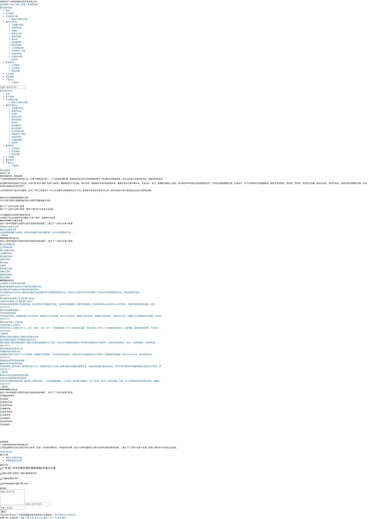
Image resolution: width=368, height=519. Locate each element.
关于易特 (10, 13)
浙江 (36, 517)
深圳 (59, 517)
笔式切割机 (17, 44)
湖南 (45, 517)
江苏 (32, 517)
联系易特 (10, 76)
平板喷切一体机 (19, 50)
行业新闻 (16, 67)
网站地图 (4, 4)
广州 (55, 517)
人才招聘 (10, 73)
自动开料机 (17, 53)
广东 (50, 517)
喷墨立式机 (17, 33)
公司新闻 (16, 65)
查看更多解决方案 (14, 460)
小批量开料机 (18, 24)
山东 (41, 517)
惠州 (64, 517)
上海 (27, 517)
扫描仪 (15, 30)
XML (18, 4)
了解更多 (4, 333)
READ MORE (6, 451)
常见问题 (16, 70)
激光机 (15, 39)
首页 (8, 10)
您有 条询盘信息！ (30, 4)
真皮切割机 (17, 36)
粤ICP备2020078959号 (64, 514)
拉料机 (15, 59)
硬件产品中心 (12, 21)
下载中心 (10, 79)
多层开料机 (17, 27)
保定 (22, 517)
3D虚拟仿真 (17, 56)
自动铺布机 (17, 42)
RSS (12, 4)
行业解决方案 (12, 16)
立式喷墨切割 (18, 47)
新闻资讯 (10, 62)
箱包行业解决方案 (20, 19)
